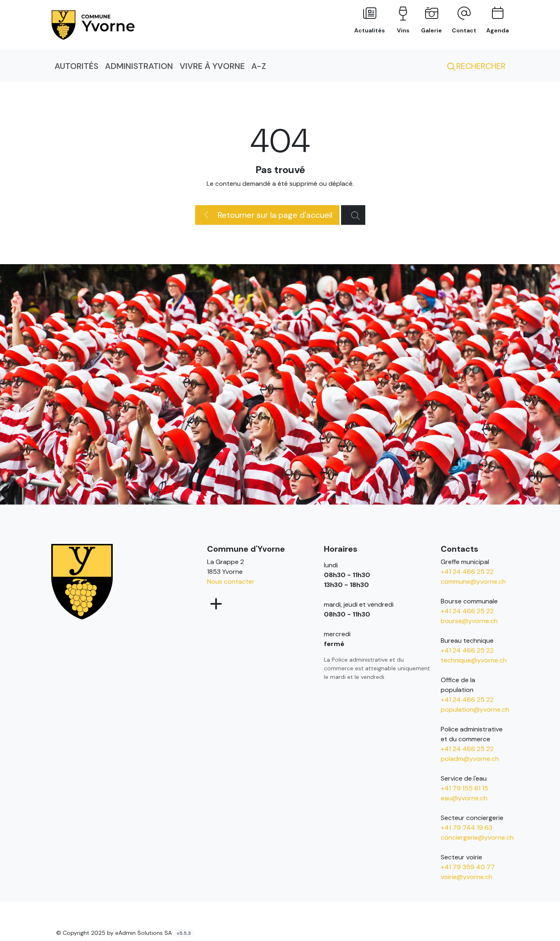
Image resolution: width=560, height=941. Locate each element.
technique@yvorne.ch (474, 660)
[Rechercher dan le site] (353, 215)
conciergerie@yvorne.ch (477, 837)
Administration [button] (139, 66)
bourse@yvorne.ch (469, 621)
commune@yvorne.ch (473, 581)
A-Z (258, 66)
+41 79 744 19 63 (466, 827)
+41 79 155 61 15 (464, 788)
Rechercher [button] (479, 66)
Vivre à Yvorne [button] (212, 66)
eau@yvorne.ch (464, 798)
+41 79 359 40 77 (468, 867)
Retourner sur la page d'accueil (274, 215)
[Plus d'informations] (215, 604)
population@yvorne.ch (475, 709)
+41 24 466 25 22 (467, 571)
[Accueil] (82, 581)
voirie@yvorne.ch (466, 876)
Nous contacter (231, 581)
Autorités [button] (76, 66)
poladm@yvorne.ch (470, 758)
